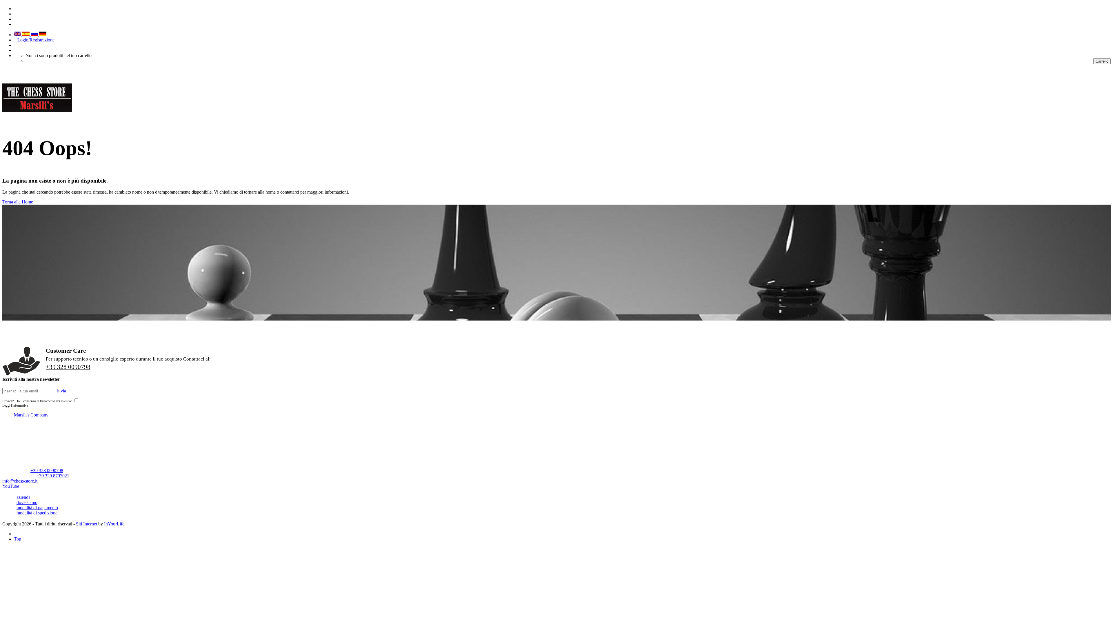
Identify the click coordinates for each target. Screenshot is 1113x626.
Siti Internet (86, 523)
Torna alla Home (17, 201)
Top (17, 538)
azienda (23, 497)
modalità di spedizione (37, 512)
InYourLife (114, 523)
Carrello (1102, 61)
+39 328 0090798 (68, 366)
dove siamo (27, 502)
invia (61, 390)
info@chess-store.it (19, 480)
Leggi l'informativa (15, 405)
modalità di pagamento (37, 507)
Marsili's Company (31, 414)
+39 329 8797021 (53, 475)
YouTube (10, 486)
